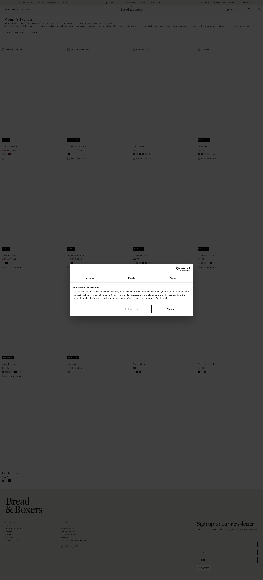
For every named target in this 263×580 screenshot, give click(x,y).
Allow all (171, 309)
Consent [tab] (90, 278)
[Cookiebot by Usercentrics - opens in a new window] (178, 269)
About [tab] (173, 278)
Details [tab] (131, 278)
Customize (129, 309)
